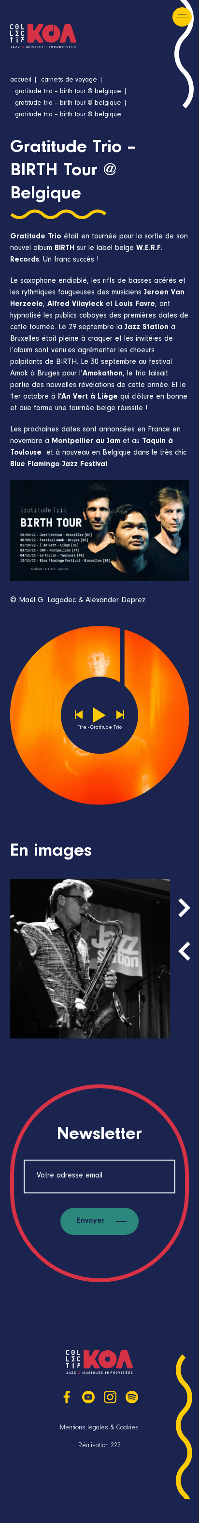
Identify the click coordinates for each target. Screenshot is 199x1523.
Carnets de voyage (69, 80)
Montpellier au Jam (86, 441)
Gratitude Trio (35, 237)
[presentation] (184, 951)
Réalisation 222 (99, 1446)
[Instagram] (110, 1397)
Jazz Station (147, 328)
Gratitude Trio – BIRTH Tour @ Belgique (68, 92)
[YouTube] (88, 1397)
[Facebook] (66, 1397)
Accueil (20, 80)
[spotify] (132, 1397)
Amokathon (103, 374)
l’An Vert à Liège (88, 397)
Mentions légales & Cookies (99, 1428)
